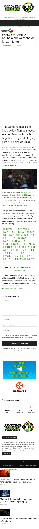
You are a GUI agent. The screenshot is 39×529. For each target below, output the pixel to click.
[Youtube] (8, 36)
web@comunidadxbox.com (20, 451)
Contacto (8, 462)
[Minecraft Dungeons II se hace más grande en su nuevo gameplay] (19, 493)
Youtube (19, 288)
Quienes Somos (17, 462)
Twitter (6, 288)
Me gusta (7, 406)
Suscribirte (31, 406)
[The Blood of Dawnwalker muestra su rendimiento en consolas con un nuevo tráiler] (19, 473)
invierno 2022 (15, 200)
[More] (29, 119)
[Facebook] (2, 36)
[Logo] (15, 27)
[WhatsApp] (20, 119)
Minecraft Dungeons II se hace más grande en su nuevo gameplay (16, 500)
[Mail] (4, 36)
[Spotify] (5, 36)
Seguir (20, 406)
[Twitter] (7, 36)
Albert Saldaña (8, 45)
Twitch (12, 288)
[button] (3, 23)
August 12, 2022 (19, 270)
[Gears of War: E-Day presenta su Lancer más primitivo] (19, 512)
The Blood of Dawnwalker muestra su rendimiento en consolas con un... (17, 480)
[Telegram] (24, 119)
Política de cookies (28, 462)
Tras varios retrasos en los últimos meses (17, 147)
